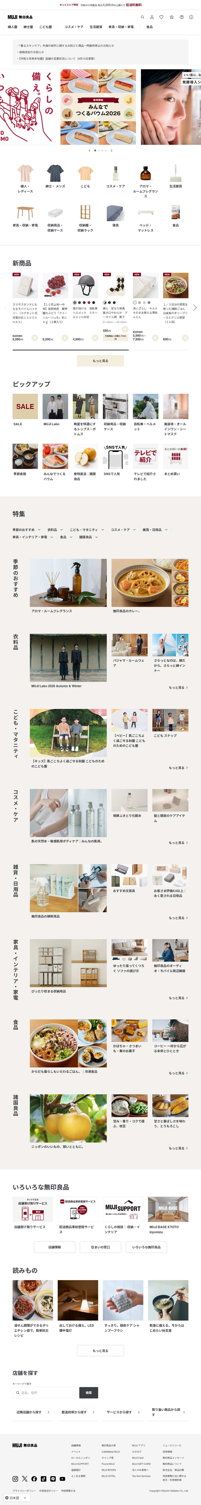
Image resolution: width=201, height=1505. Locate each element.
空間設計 (76, 1469)
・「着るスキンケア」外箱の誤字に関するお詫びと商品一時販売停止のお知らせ (65, 45)
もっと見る (177, 687)
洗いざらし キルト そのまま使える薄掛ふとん (145, 312)
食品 (149, 27)
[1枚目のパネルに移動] (95, 150)
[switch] (35, 338)
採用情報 (167, 1451)
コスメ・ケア (74, 27)
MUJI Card (137, 1457)
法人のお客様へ (140, 1469)
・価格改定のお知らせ (30, 52)
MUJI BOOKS (109, 1469)
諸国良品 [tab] (85, 537)
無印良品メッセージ (173, 1457)
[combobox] (16, 1498)
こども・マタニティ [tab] (84, 529)
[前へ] (4, 308)
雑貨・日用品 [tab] (152, 529)
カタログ (137, 1451)
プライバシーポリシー (24, 1490)
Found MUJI (108, 1463)
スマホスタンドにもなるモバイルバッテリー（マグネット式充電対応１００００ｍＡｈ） (25, 313)
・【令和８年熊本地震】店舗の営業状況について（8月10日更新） (56, 58)
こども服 (45, 27)
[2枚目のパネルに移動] (99, 150)
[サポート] (191, 17)
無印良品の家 (109, 1445)
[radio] (75, 303)
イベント (76, 1451)
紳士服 (28, 27)
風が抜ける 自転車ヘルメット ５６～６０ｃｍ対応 (85, 312)
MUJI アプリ (138, 1445)
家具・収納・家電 (121, 27)
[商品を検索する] (142, 17)
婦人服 (12, 27)
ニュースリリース (172, 1445)
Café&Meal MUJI (111, 1451)
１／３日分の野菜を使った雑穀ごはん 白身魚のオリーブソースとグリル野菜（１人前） (175, 313)
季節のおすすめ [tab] (24, 529)
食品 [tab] (63, 537)
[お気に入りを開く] (161, 17)
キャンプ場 (107, 1457)
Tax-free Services (141, 1476)
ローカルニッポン (80, 1457)
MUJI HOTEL (109, 1476)
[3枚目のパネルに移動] (102, 150)
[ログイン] (152, 17)
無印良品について (172, 1463)
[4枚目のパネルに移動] (106, 150)
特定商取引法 (68, 1490)
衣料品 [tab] (52, 529)
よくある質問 (78, 1476)
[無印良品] (25, 1445)
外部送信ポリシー (48, 1490)
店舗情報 (76, 1445)
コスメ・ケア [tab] (120, 529)
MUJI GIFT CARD (141, 1463)
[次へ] (197, 308)
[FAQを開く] (182, 17)
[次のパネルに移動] (111, 150)
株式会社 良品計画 (173, 1469)
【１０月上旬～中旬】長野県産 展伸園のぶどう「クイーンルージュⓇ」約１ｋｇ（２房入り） (55, 313)
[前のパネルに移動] (89, 150)
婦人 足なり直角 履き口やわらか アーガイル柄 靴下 (115, 315)
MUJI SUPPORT (80, 1463)
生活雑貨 (96, 27)
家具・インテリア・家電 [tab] (30, 537)
